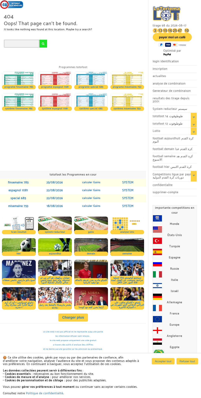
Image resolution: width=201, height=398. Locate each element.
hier (19, 254)
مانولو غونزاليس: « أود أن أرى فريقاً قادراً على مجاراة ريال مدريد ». (19, 305)
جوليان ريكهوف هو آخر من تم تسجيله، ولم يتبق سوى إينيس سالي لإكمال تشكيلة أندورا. (55, 280)
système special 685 (91, 108)
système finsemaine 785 (19, 108)
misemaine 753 (18, 206)
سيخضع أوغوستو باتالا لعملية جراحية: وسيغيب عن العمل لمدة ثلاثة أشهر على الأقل (127, 280)
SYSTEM (127, 182)
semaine (127, 254)
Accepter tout (163, 361)
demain (91, 254)
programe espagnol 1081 (55, 87)
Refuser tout (187, 361)
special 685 (18, 198)
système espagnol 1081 (55, 108)
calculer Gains (91, 182)
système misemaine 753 (127, 108)
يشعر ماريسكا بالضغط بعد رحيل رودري (55, 306)
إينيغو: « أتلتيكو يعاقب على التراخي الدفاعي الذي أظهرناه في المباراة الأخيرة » (127, 305)
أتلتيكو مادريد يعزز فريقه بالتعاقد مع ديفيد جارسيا (91, 281)
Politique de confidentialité (44, 393)
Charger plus (73, 317)
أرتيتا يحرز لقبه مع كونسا (91, 307)
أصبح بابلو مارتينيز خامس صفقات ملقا (18, 281)
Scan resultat (18, 232)
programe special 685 (91, 87)
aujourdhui (55, 254)
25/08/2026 (55, 182)
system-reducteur (55, 232)
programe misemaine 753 (127, 87)
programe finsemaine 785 (19, 87)
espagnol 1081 (18, 190)
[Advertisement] (73, 140)
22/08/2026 (55, 190)
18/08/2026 (55, 206)
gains (91, 232)
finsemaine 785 (18, 182)
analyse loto (127, 232)
